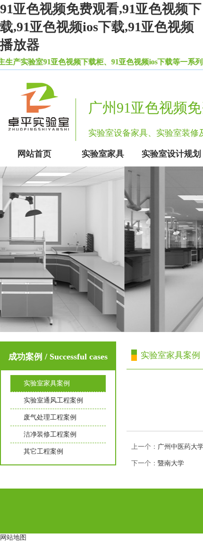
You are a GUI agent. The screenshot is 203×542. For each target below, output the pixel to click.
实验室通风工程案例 (53, 400)
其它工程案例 (43, 451)
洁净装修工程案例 (50, 434)
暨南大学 (171, 463)
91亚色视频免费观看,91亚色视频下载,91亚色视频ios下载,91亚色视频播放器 (101, 26)
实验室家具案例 (47, 383)
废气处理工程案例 (50, 417)
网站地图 (13, 537)
